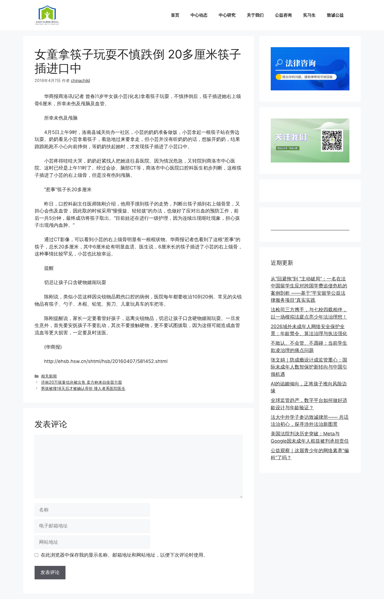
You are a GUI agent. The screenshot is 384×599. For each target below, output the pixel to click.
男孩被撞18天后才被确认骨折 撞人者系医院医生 (83, 388)
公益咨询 (283, 15)
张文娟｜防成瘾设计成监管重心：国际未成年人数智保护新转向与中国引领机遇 (309, 367)
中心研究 (227, 15)
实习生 (309, 15)
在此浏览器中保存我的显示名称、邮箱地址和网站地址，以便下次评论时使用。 (124, 555)
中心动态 (199, 15)
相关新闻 (49, 376)
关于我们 (255, 15)
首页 (175, 15)
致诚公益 (335, 15)
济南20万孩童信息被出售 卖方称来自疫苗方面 (81, 382)
